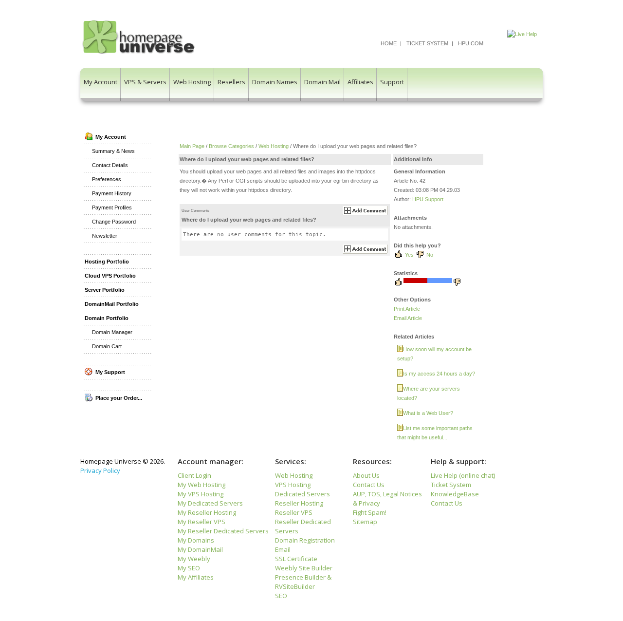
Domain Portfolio (106, 318)
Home (389, 43)
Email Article (408, 318)
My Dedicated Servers (210, 503)
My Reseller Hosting (207, 512)
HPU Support (427, 199)
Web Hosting (192, 81)
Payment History (111, 193)
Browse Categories (231, 146)
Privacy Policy (100, 470)
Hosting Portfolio (107, 261)
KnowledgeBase (455, 493)
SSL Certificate (296, 558)
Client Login (194, 475)
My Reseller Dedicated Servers (223, 531)
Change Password (114, 222)
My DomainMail (200, 549)
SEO (281, 595)
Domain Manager (112, 332)
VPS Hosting (293, 484)
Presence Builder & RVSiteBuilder (303, 582)
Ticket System (427, 43)
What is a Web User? (428, 413)
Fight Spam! (369, 512)
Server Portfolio (105, 290)
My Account (100, 81)
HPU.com (470, 43)
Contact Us (369, 484)
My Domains (196, 540)
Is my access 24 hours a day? (439, 373)
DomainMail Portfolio (112, 304)
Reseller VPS (293, 512)
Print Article (407, 309)
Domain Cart (107, 346)
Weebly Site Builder (303, 568)
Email (283, 549)
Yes (409, 255)
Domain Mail (322, 81)
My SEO (189, 568)
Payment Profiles (112, 207)
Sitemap (365, 521)
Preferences (106, 179)
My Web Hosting (201, 484)
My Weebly (194, 558)
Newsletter (104, 236)
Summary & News (113, 151)
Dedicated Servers (302, 493)
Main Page (192, 146)
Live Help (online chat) (463, 475)
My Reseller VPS (201, 521)
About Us (366, 475)
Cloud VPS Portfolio (110, 276)
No (429, 255)
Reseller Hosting (299, 503)
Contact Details (110, 165)
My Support (108, 372)
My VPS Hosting (200, 493)
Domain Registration (305, 540)
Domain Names (274, 81)
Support (392, 81)
